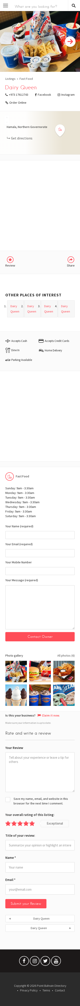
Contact (60, 990)
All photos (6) (66, 655)
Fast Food (26, 79)
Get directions (21, 138)
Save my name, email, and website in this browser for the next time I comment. (41, 801)
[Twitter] (45, 962)
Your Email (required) (19, 544)
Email (10, 880)
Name (10, 857)
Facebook (44, 95)
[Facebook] (24, 962)
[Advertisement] (40, 205)
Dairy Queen (41, 918)
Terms (46, 990)
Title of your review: (20, 835)
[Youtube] (56, 962)
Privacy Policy (29, 990)
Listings (10, 79)
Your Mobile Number (18, 562)
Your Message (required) (21, 580)
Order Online (17, 103)
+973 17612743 (18, 95)
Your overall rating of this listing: (29, 815)
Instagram (68, 95)
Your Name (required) (19, 526)
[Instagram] (34, 962)
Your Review (14, 748)
